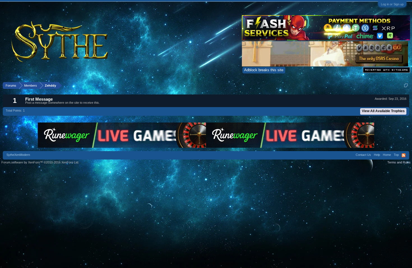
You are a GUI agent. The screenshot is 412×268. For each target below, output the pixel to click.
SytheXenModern (18, 154)
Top (396, 154)
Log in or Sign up (392, 4)
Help (377, 154)
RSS (404, 155)
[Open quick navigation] (406, 85)
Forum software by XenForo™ (40, 162)
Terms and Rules (399, 162)
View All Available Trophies (383, 111)
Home (387, 154)
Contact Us (363, 154)
